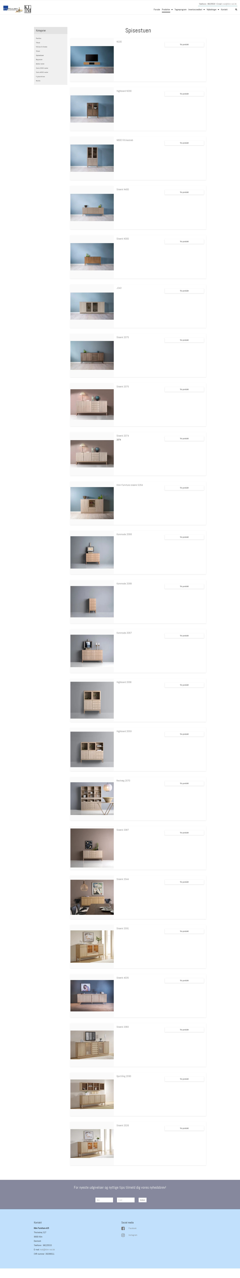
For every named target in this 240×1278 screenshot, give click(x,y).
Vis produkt (184, 44)
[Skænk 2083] (92, 1045)
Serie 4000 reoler (42, 72)
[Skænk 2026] (92, 1143)
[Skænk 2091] (92, 946)
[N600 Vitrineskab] (92, 158)
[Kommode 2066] (92, 552)
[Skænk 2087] (92, 848)
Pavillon (38, 38)
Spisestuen (40, 55)
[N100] (92, 59)
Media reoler (40, 64)
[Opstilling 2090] (92, 1094)
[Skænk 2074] (92, 453)
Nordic (38, 81)
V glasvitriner (40, 76)
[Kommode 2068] (92, 601)
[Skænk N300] (92, 256)
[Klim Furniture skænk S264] (92, 503)
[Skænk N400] (92, 207)
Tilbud (38, 43)
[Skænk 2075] (92, 355)
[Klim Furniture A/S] (17, 9)
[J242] (92, 306)
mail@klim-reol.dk (229, 4)
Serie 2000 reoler (42, 68)
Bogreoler (39, 59)
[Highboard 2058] (92, 700)
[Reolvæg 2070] (92, 798)
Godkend (142, 1200)
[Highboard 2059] (92, 749)
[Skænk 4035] (92, 995)
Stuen (38, 51)
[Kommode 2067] (92, 651)
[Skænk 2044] (92, 897)
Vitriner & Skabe (41, 47)
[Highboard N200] (92, 109)
